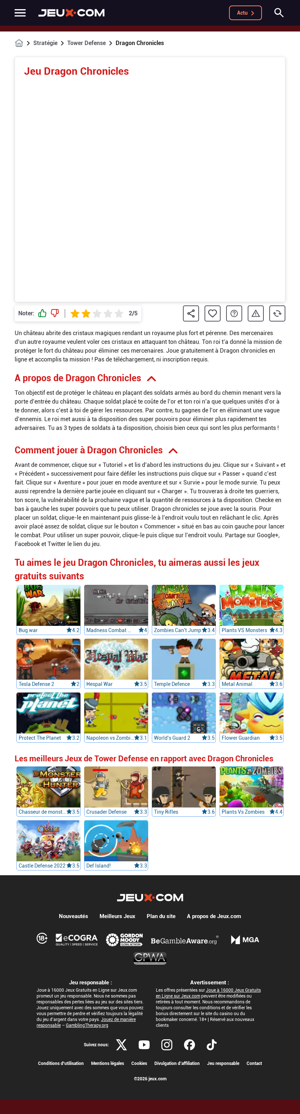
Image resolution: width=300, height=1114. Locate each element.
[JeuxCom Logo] (71, 13)
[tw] (121, 1044)
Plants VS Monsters (244, 630)
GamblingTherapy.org (87, 1025)
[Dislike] (54, 313)
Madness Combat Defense (110, 630)
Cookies (139, 1063)
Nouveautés (73, 916)
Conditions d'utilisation (61, 1063)
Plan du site (161, 916)
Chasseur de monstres (42, 812)
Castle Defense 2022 (42, 866)
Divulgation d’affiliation (177, 1063)
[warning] (255, 314)
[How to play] (234, 313)
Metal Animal (237, 684)
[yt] (144, 1044)
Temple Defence (172, 684)
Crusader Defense (106, 812)
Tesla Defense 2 (36, 684)
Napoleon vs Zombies (110, 738)
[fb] (189, 1044)
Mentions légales (107, 1063)
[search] (279, 13)
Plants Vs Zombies (243, 812)
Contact (254, 1063)
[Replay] (277, 313)
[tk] (212, 1044)
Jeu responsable (223, 1063)
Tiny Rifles (166, 812)
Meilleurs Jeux (117, 916)
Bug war (28, 630)
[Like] (42, 313)
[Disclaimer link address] (77, 939)
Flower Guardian (241, 738)
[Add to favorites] (212, 313)
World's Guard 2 (172, 738)
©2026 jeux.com (150, 1079)
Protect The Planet (40, 738)
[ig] (166, 1044)
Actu (242, 13)
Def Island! (98, 866)
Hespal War (99, 684)
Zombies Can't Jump (177, 630)
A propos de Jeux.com (214, 916)
